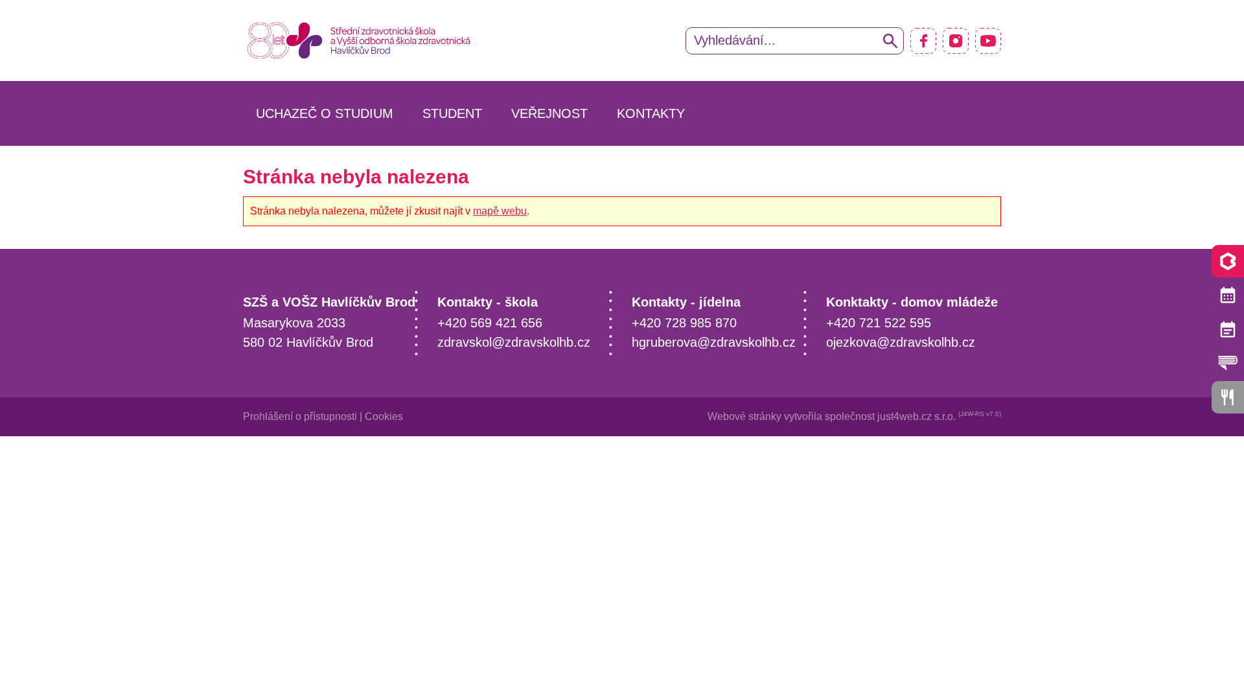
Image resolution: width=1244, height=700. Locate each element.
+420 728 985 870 (684, 323)
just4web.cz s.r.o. (916, 416)
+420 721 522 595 (878, 323)
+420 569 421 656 (489, 323)
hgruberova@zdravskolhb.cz (714, 342)
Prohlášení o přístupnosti (300, 416)
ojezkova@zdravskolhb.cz (900, 342)
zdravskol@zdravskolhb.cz (513, 342)
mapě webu (500, 210)
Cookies (384, 416)
